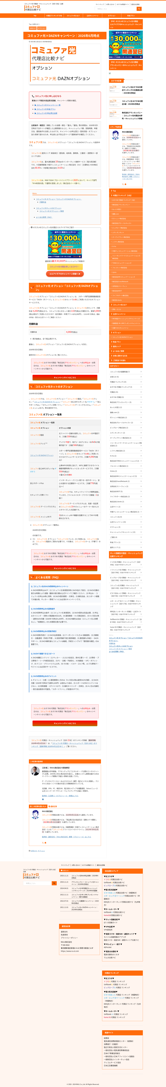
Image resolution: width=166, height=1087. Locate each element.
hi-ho (114, 246)
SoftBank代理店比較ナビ (114, 882)
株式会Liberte (117, 300)
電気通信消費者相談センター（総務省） (119, 1041)
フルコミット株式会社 (119, 267)
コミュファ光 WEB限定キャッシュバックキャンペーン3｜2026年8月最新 (84, 889)
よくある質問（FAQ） (44, 217)
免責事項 (64, 934)
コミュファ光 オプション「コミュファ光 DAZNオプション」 (59, 199)
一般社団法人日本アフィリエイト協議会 (119, 1056)
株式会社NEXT (117, 291)
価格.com (115, 214)
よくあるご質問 (118, 351)
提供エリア (117, 346)
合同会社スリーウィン (119, 286)
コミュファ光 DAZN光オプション (46, 402)
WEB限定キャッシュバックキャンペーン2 (126, 318)
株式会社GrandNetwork (120, 281)
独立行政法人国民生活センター (116, 1047)
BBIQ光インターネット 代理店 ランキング (120, 1004)
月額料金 (42, 202)
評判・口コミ (116, 309)
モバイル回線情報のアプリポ (115, 937)
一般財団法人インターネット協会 (116, 1059)
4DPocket (107, 947)
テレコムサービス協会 (112, 1062)
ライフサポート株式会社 (120, 295)
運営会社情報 (135, 4)
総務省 (106, 1038)
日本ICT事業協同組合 (112, 1053)
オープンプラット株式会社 (121, 237)
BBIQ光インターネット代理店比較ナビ (118, 902)
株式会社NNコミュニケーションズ (123, 277)
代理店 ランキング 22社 (54, 15)
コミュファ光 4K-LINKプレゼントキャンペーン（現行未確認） (84, 895)
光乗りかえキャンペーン (120, 328)
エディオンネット (118, 232)
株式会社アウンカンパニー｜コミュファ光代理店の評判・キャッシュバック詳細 (132, 115)
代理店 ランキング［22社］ (122, 195)
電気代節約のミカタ (111, 954)
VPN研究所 (108, 929)
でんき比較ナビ (110, 957)
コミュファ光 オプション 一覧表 (51, 211)
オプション (111, 15)
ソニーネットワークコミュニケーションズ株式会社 (126, 257)
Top (35, 15)
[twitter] (43, 843)
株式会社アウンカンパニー (121, 205)
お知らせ (34, 851)
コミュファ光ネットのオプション (48, 208)
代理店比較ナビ (113, 879)
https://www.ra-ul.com (70, 951)
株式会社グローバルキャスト (121, 223)
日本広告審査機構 (110, 1065)
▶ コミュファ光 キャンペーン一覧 (48, 105)
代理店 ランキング (114, 981)
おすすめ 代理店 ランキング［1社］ (124, 200)
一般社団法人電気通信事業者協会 (116, 1050)
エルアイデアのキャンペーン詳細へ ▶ (64, 273)
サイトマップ (100, 4)
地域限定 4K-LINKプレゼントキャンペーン (126, 323)
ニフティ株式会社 (118, 242)
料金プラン (131, 15)
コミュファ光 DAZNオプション (42, 455)
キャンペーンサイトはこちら (65, 377)
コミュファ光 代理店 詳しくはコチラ (64, 266)
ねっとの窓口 (116, 209)
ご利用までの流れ (119, 360)
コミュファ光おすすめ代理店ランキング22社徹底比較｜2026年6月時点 (132, 90)
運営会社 (64, 931)
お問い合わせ (110, 4)
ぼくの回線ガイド (110, 922)
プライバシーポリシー (69, 938)
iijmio (114, 272)
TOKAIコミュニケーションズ (121, 263)
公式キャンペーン (92, 15)
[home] (43, 799)
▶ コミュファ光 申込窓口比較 (46, 113)
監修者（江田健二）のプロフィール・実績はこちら (60, 796)
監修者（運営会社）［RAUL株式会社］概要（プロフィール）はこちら (66, 837)
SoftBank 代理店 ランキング (115, 984)
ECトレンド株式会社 (119, 218)
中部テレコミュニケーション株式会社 (124, 251)
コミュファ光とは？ (73, 15)
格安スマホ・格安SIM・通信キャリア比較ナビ (121, 940)
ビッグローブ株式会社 (119, 228)
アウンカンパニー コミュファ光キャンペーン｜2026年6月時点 (85, 883)
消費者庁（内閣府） (111, 1044)
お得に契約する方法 (120, 355)
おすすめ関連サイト (123, 4)
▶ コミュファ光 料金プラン (45, 109)
